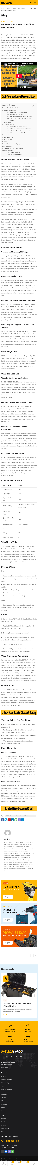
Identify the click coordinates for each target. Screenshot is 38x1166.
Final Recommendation (16, 154)
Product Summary (15, 152)
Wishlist (19, 1163)
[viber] (9, 1151)
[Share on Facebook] (2, 819)
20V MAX (8, 816)
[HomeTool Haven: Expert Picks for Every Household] (6, 2)
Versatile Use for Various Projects (18, 126)
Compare (27, 1163)
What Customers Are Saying (12, 144)
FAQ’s (5, 141)
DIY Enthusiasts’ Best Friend (17, 132)
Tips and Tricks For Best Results (13, 148)
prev (4, 995)
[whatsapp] (12, 1151)
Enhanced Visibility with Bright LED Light (21, 116)
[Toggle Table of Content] (33, 105)
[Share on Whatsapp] (15, 819)
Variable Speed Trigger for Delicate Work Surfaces (20, 119)
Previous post (32, 955)
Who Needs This (8, 137)
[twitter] (16, 1056)
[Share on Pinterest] (9, 819)
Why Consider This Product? (12, 108)
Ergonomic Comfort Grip (16, 114)
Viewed (34, 1164)
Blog (8, 8)
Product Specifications (10, 135)
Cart (12, 1163)
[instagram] (6, 1056)
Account (4, 1164)
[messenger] (6, 1151)
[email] (2, 1151)
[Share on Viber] (19, 819)
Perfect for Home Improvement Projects (20, 128)
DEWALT (26, 816)
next (33, 995)
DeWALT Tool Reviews (19, 8)
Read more (6, 1015)
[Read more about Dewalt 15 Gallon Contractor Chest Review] (19, 985)
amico (7, 839)
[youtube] (21, 1056)
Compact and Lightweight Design (18, 112)
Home (2, 8)
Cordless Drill (17, 816)
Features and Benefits (10, 110)
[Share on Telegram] (22, 819)
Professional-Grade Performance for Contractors (22, 130)
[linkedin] (11, 1056)
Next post (35, 955)
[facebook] (1, 1056)
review (33, 816)
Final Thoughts (8, 150)
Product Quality (8, 122)
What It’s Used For (9, 124)
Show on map (4, 1067)
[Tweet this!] (6, 819)
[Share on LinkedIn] (12, 819)
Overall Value (8, 146)
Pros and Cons (8, 139)
